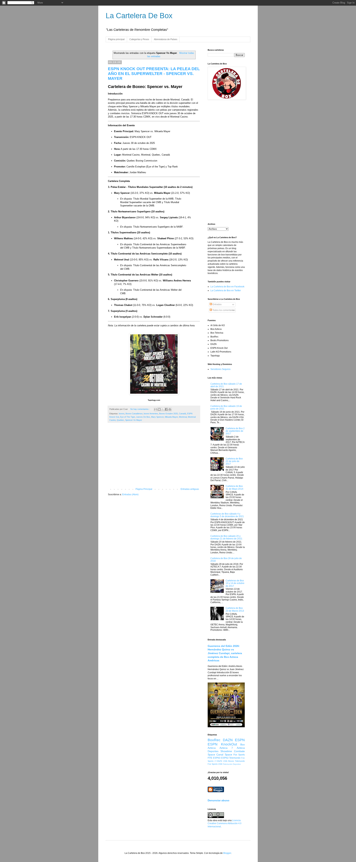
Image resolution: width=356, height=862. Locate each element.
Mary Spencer (157, 417)
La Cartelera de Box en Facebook (227, 286)
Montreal (183, 417)
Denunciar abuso (218, 800)
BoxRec (214, 740)
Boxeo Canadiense (134, 413)
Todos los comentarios (223, 310)
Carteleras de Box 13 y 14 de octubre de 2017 (235, 583)
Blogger (227, 853)
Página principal (116, 39)
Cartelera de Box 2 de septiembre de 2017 (235, 431)
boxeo (121, 413)
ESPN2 (225, 758)
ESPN (240, 740)
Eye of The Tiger (127, 417)
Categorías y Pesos (139, 39)
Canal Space (224, 754)
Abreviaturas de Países (165, 39)
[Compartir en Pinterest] (170, 409)
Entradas (217, 304)
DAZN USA (222, 761)
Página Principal (144, 489)
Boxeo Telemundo (236, 761)
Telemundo (234, 758)
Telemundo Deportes (232, 764)
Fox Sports (239, 754)
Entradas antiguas (190, 489)
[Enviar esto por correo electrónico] (156, 409)
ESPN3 (216, 758)
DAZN (228, 740)
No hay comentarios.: (140, 409)
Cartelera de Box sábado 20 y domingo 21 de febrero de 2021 (226, 537)
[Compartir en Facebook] (166, 409)
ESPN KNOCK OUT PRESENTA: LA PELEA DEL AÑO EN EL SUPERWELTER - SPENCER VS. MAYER (154, 73)
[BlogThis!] (159, 409)
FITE (210, 758)
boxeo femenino (151, 413)
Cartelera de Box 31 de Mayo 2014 (234, 487)
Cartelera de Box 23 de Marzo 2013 (235, 609)
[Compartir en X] (163, 409)
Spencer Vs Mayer (133, 420)
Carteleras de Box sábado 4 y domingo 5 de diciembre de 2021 (227, 515)
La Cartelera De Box (139, 16)
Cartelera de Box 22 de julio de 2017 (234, 461)
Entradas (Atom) (130, 494)
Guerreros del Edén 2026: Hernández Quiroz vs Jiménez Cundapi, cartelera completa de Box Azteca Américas (225, 653)
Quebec (120, 420)
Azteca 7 (226, 747)
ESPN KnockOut (222, 744)
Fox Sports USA (215, 764)
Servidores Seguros (220, 369)
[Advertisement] (154, 457)
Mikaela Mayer (171, 417)
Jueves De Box (143, 417)
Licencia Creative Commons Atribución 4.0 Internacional (224, 823)
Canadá (182, 413)
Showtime (226, 751)
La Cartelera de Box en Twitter (225, 290)
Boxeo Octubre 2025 (168, 413)
